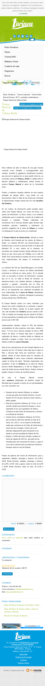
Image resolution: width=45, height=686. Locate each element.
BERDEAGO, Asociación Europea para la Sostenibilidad (25, 643)
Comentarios (7, 574)
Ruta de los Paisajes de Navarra (16, 616)
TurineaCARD (10, 57)
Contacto (23, 660)
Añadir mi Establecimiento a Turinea (27, 108)
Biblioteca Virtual (11, 61)
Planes (7, 52)
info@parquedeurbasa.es (24, 589)
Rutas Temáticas (11, 47)
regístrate (19, 538)
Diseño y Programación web (14, 670)
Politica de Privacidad (23, 657)
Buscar (7, 76)
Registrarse (9, 71)
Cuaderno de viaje (11, 66)
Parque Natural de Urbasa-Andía (14, 100)
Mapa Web (23, 654)
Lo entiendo (23, 13)
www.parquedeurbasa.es (14, 592)
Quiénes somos (23, 663)
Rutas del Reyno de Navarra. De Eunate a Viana (21, 605)
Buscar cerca (9, 529)
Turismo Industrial (23, 95)
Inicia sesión (7, 538)
